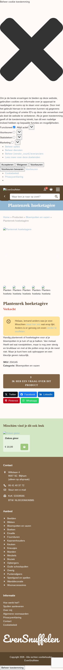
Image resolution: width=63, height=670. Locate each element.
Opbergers (13, 563)
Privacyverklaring (14, 176)
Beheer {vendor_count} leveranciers (24, 153)
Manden (11, 551)
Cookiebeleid (12, 173)
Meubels (11, 555)
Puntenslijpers (14, 574)
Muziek (11, 559)
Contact (7, 621)
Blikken (11, 522)
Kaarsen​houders (16, 540)
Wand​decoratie (15, 581)
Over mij (7, 610)
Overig (10, 570)
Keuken (11, 544)
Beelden (11, 518)
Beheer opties (12, 146)
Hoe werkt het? (11, 602)
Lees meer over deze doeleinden (22, 157)
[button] (31, 50)
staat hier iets (33, 324)
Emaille (11, 533)
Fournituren (13, 537)
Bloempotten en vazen (38, 217)
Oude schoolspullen (17, 566)
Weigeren (22, 164)
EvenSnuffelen (31, 660)
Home (6, 217)
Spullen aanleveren (13, 606)
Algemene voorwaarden (16, 613)
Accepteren (7, 164)
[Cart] (51, 189)
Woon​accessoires (16, 585)
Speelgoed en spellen (18, 577)
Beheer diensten (14, 150)
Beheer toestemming (12, 667)
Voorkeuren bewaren (12, 169)
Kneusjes (12, 548)
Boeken (11, 529)
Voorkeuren (36, 164)
